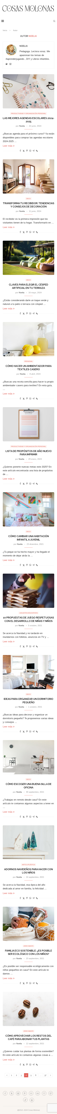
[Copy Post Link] (37, 151)
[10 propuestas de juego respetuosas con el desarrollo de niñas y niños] (28, 591)
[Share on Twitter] (24, 151)
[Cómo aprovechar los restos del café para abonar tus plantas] (28, 1009)
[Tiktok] (25, 1100)
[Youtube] (31, 1093)
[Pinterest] (24, 1093)
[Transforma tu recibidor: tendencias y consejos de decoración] (28, 176)
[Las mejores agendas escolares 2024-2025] (28, 91)
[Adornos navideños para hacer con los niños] (28, 842)
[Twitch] (50, 1093)
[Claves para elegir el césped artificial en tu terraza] (28, 258)
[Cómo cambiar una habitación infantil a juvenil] (28, 509)
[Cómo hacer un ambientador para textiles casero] (28, 339)
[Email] (37, 1093)
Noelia (24, 46)
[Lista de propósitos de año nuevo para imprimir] (28, 424)
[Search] (54, 21)
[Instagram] (18, 1093)
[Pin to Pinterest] (27, 151)
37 (45, 1075)
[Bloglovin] (44, 1093)
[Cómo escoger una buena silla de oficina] (28, 757)
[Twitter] (11, 1093)
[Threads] (32, 1100)
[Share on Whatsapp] (30, 151)
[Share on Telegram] (34, 151)
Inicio (5, 30)
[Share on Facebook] (20, 151)
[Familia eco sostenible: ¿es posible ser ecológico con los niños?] (28, 924)
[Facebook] (5, 1093)
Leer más (7, 146)
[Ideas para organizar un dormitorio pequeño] (28, 672)
